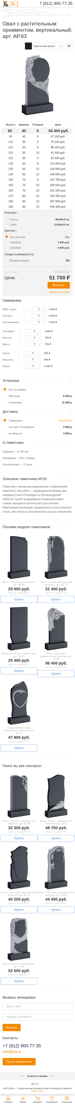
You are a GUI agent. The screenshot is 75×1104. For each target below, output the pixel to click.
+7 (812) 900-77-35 (22, 1046)
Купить (60, 285)
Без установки (17, 389)
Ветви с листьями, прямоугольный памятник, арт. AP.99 (56, 893)
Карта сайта (37, 1091)
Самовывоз (15, 420)
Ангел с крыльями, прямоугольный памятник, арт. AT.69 (56, 656)
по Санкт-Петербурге (21, 427)
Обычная (14, 395)
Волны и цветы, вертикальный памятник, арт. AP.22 (56, 822)
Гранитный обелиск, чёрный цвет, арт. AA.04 (19, 655)
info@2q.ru (12, 1051)
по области (15, 433)
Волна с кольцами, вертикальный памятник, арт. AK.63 (19, 893)
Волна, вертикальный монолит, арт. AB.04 (18, 583)
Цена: (10, 277)
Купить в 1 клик (59, 292)
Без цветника (17, 237)
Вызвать (11, 1027)
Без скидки (11, 271)
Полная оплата (19, 260)
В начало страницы (37, 1076)
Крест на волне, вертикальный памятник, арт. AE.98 (19, 822)
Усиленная (15, 402)
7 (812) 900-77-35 (55, 3)
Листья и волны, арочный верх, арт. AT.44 (19, 965)
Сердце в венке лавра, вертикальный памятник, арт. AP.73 (19, 730)
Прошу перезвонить (19, 1061)
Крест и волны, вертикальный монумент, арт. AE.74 (56, 583)
